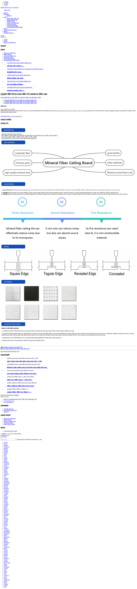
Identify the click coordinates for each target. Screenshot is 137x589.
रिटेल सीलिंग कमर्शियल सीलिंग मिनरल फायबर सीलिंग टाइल (16, 348)
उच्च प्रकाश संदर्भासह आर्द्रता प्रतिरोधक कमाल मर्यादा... (22, 374)
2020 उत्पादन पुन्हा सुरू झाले (10, 431)
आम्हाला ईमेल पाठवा (5, 116)
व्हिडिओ (5, 31)
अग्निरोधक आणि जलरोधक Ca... (15, 66)
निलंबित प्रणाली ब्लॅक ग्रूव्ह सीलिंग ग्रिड (13, 347)
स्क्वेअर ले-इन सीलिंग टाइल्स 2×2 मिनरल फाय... (20, 380)
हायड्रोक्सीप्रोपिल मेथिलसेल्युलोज (15, 27)
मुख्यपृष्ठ (6, 13)
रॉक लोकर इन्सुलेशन (11, 24)
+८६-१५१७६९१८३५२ (9, 401)
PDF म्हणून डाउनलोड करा (16, 116)
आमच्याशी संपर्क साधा (8, 33)
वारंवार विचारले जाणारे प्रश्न (10, 30)
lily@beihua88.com (9, 402)
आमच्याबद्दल (6, 14)
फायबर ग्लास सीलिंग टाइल (13, 23)
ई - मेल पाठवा (4, 436)
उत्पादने (5, 17)
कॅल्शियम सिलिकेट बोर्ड (12, 20)
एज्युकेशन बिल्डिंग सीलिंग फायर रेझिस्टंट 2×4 (19, 392)
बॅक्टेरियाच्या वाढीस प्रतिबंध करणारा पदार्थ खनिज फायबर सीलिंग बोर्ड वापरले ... (27, 367)
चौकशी (17, 395)
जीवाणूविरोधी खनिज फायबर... (15, 72)
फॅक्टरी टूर (9, 15)
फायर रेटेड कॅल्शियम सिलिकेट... (15, 84)
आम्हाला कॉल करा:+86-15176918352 (10, 7)
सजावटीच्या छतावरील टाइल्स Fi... (16, 90)
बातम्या (5, 28)
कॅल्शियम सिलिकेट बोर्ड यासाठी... (15, 78)
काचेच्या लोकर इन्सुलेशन (12, 25)
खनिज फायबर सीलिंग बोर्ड (13, 18)
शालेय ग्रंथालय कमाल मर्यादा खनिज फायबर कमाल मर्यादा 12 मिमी (24, 361)
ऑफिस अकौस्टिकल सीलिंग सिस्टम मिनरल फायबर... (21, 386)
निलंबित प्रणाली (10, 21)
